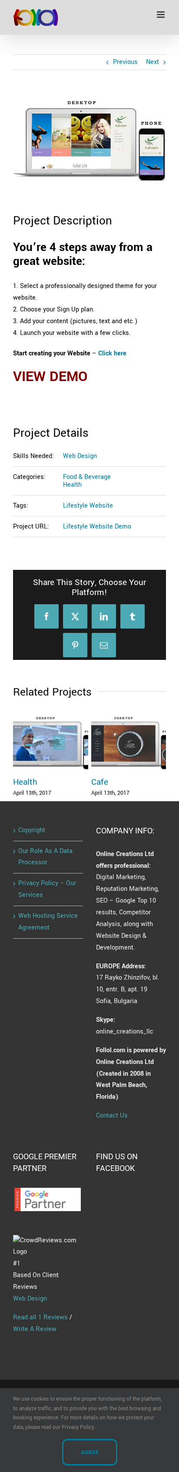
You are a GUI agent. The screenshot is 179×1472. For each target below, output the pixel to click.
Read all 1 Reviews (40, 1317)
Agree (90, 1452)
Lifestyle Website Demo (97, 526)
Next (152, 62)
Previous (125, 62)
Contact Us (112, 1115)
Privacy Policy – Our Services (47, 889)
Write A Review (34, 1329)
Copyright (31, 830)
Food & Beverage (87, 477)
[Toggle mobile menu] (161, 14)
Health (72, 484)
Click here (112, 353)
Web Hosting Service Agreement (48, 921)
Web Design (80, 456)
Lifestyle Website (88, 505)
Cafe (99, 782)
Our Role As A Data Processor (45, 856)
